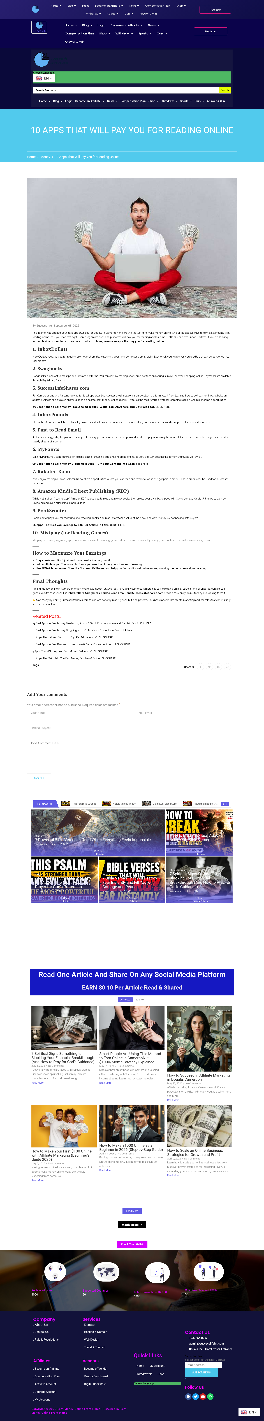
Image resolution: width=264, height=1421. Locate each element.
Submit (39, 777)
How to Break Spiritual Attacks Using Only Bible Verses (196, 837)
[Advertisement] (132, 931)
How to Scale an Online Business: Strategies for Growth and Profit (195, 1153)
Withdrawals (144, 1374)
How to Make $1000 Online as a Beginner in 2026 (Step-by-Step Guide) (131, 1148)
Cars (160, 33)
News (152, 25)
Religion (39, 836)
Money (45, 157)
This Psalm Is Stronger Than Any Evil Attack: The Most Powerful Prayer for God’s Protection (63, 882)
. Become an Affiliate (46, 1368)
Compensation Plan (79, 33)
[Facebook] (188, 1396)
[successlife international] (35, 9)
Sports (143, 33)
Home (69, 25)
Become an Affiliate (125, 25)
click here (142, 463)
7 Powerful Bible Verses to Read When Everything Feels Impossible (93, 840)
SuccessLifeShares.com (119, 395)
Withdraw (122, 33)
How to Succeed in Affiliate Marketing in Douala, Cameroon (198, 1077)
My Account (157, 1366)
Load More (132, 1211)
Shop (103, 33)
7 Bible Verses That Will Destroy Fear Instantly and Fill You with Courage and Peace (129, 882)
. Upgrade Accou (43, 1392)
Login (101, 25)
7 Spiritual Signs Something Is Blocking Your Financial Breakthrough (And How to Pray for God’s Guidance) (200, 880)
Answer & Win (75, 42)
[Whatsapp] (210, 1396)
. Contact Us (40, 1332)
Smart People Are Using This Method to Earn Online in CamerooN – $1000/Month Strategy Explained (130, 1058)
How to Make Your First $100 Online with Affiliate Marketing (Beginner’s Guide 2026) (61, 1155)
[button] (71, 25)
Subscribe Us (201, 1372)
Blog (85, 25)
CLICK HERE (163, 407)
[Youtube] (203, 1396)
